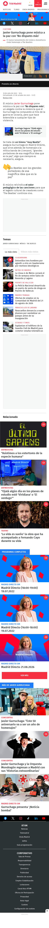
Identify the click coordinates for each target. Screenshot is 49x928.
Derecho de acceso (24, 877)
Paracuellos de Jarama (26, 308)
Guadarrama (21, 258)
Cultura (7, 29)
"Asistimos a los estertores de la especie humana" (23, 434)
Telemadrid (24, 833)
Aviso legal (24, 901)
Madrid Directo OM (10, 584)
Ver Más (24, 675)
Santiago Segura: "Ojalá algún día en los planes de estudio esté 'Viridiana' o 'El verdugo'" (9, 131)
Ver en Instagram (20, 818)
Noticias (7, 9)
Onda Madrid (28, 9)
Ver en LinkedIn (36, 818)
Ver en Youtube (43, 818)
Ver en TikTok (28, 819)
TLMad (16, 9)
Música (22, 243)
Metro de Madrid (23, 270)
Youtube (45, 23)
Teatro (4, 531)
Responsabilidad (24, 861)
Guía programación (24, 845)
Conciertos (7, 718)
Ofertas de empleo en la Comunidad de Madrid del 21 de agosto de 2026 (8, 299)
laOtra (24, 841)
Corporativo (24, 853)
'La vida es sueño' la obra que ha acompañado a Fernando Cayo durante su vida (24, 514)
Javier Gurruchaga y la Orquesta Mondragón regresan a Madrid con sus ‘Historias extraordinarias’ (24, 744)
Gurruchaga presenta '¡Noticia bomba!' (24, 787)
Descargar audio (35, 76)
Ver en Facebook (5, 819)
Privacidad (24, 897)
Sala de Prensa (24, 857)
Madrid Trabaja (22, 295)
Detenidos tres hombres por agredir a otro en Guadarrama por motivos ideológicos (8, 262)
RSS (40, 76)
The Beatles (31, 243)
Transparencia (24, 865)
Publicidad (24, 873)
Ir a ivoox (46, 76)
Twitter (12, 23)
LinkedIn (37, 23)
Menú (45, 3)
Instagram (20, 23)
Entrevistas (7, 450)
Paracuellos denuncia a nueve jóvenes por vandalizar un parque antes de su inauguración (8, 312)
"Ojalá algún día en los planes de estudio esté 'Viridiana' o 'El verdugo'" (23, 473)
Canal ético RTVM (24, 889)
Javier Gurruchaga (24, 103)
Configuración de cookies (24, 909)
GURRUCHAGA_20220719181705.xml (24, 60)
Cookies (24, 905)
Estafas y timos (22, 323)
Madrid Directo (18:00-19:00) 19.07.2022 (24, 568)
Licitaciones (24, 885)
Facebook (4, 23)
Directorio (24, 869)
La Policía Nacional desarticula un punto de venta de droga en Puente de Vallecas (8, 287)
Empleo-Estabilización (24, 881)
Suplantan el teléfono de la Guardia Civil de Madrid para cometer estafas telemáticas (8, 327)
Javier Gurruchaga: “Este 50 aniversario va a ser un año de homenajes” (24, 701)
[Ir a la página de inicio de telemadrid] (12, 3)
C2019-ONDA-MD (24, 16)
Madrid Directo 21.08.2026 (24, 647)
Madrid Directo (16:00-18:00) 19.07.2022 (24, 608)
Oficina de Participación (24, 893)
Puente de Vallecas (24, 283)
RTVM (24, 825)
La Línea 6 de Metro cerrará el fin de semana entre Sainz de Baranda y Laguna (8, 274)
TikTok (28, 23)
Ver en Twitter (13, 819)
